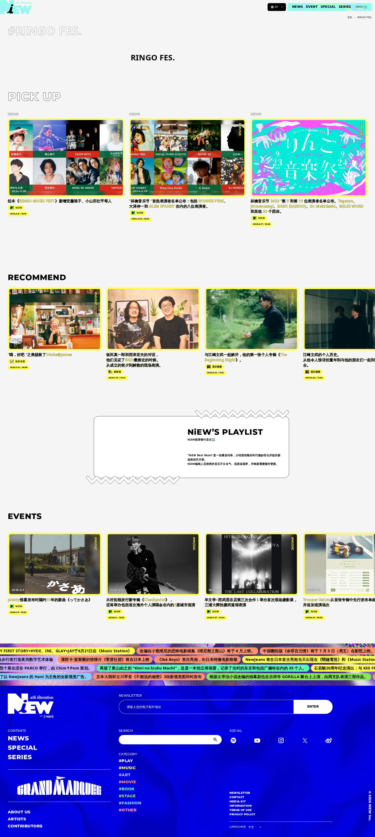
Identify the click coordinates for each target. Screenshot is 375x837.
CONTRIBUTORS (25, 826)
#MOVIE (127, 782)
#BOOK (127, 789)
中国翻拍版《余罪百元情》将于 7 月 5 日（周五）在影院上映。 (296, 650)
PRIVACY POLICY (242, 814)
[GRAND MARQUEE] (59, 785)
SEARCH (126, 731)
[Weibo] (329, 741)
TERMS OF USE (240, 810)
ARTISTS (17, 819)
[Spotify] (233, 741)
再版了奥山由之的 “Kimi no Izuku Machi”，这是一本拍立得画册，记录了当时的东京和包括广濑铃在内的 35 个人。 (187, 668)
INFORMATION (240, 806)
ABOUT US (19, 812)
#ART (125, 775)
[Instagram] (281, 741)
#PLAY (126, 761)
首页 (349, 17)
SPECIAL (328, 7)
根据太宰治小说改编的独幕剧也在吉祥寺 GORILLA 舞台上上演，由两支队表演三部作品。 (274, 676)
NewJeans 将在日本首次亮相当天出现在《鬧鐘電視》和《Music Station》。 (296, 659)
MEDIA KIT (237, 801)
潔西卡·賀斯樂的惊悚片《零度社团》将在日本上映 (86, 659)
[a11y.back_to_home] (16, 8)
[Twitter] (305, 741)
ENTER (313, 706)
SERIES (345, 7)
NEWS (297, 7)
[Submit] (216, 739)
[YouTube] (257, 741)
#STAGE (127, 796)
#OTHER (128, 810)
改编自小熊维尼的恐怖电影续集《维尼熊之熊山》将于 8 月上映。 (174, 650)
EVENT (312, 7)
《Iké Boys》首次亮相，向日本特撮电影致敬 (178, 659)
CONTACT (236, 797)
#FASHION (130, 803)
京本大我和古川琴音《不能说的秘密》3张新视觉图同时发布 (135, 676)
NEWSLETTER (130, 695)
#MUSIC (127, 768)
